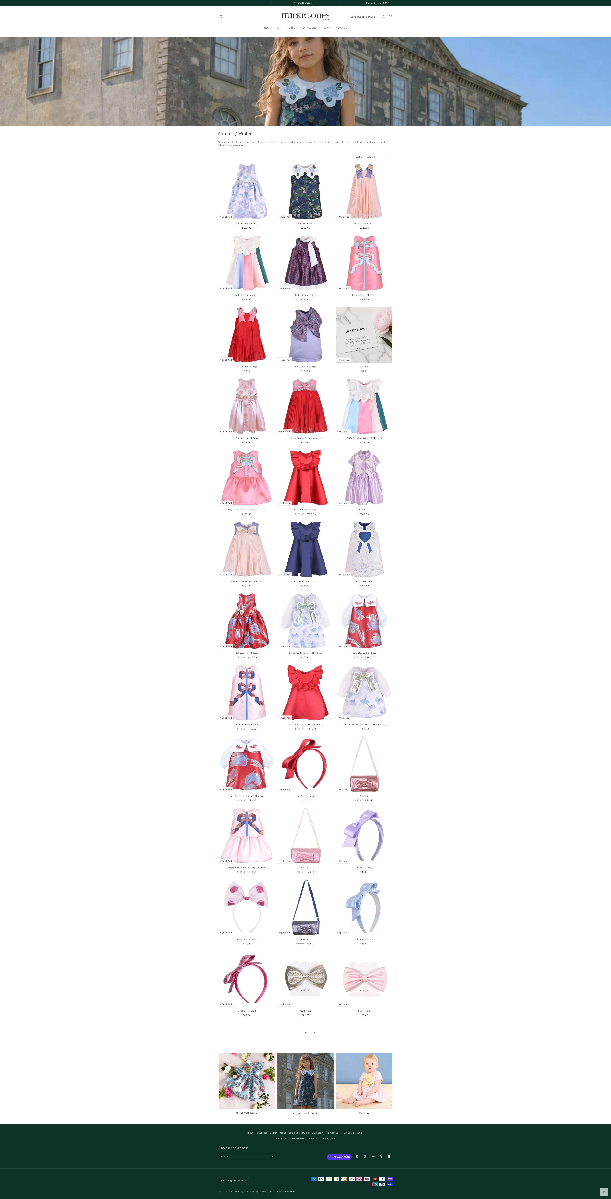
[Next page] (314, 1032)
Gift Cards (349, 1132)
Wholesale (281, 1138)
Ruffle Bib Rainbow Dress (246, 295)
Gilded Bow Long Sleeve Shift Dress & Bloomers (364, 724)
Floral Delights (244, 1113)
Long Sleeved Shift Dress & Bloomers (247, 796)
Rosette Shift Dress (364, 581)
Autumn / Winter (303, 1113)
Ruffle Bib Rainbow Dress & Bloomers (364, 438)
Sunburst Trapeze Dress (305, 295)
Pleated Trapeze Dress (364, 223)
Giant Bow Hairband (246, 939)
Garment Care (333, 1132)
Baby (362, 1113)
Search (273, 1132)
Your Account (328, 1138)
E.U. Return (317, 1132)
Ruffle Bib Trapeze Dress (305, 510)
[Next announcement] (339, 3)
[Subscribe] (271, 1156)
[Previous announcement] (271, 3)
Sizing (283, 1132)
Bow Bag (364, 796)
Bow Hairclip (305, 1011)
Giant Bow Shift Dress (305, 366)
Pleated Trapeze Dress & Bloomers (305, 438)
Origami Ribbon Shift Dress (364, 295)
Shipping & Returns (299, 1132)
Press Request (297, 1138)
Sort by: (358, 156)
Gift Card (364, 366)
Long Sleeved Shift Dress (364, 653)
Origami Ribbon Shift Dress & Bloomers (246, 510)
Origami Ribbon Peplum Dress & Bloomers (247, 868)
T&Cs (359, 1132)
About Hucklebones (257, 1132)
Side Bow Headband (364, 868)
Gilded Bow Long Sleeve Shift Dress (305, 653)
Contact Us (312, 1138)
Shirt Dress (364, 510)
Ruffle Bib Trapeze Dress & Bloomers (305, 724)
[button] (221, 16)
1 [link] (297, 1032)
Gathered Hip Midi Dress (247, 223)
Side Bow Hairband (305, 796)
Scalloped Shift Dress (306, 223)
